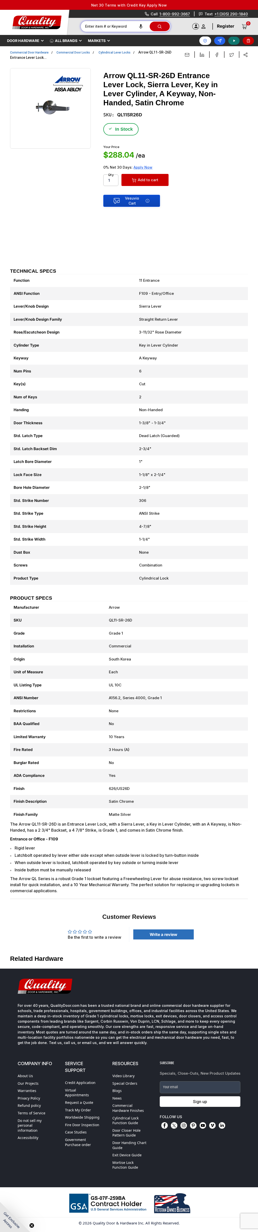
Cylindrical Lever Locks (115, 52)
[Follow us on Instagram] (183, 1125)
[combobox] (114, 26)
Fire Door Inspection (82, 1124)
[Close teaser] (31, 1225)
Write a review (163, 934)
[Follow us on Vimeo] (212, 1125)
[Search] (160, 26)
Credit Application (80, 1082)
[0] (244, 26)
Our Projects (28, 1083)
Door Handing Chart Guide (129, 1145)
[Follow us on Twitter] (174, 1125)
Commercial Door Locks (73, 52)
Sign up (200, 1101)
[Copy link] (245, 55)
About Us (25, 1075)
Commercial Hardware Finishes (128, 1108)
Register (225, 26)
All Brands (66, 40)
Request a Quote (79, 1102)
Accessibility (28, 1137)
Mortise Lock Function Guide (125, 1165)
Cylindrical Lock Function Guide (125, 1120)
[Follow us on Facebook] (164, 1125)
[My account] (203, 26)
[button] (141, 26)
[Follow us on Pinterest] (193, 1125)
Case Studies (76, 1132)
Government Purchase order (78, 1142)
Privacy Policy (29, 1098)
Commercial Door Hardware (29, 52)
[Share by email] (187, 55)
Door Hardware (23, 40)
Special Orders (124, 1083)
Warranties (27, 1090)
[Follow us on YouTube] (202, 1125)
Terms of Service (31, 1113)
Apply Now (143, 167)
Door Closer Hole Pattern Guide (126, 1133)
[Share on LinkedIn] (202, 55)
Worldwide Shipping (82, 1117)
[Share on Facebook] (216, 55)
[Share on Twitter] (231, 55)
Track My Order (78, 1110)
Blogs (117, 1090)
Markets (97, 40)
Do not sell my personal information (30, 1125)
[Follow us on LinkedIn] (221, 1125)
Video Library (123, 1075)
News (117, 1098)
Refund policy (29, 1105)
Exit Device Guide (127, 1155)
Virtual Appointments (77, 1093)
